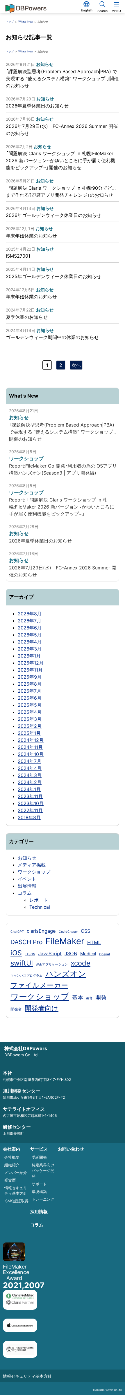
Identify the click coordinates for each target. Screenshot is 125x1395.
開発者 (16, 1009)
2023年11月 (30, 796)
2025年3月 (30, 719)
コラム (25, 893)
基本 (77, 997)
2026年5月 (30, 635)
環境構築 (39, 1191)
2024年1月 (29, 789)
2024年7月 (29, 761)
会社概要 (11, 1157)
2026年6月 (30, 628)
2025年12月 (31, 663)
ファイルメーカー (39, 985)
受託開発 (39, 1157)
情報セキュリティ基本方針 (27, 1376)
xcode (80, 963)
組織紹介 (11, 1165)
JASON (30, 954)
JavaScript (50, 953)
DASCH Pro (26, 942)
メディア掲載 (32, 865)
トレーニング (43, 1199)
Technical (39, 907)
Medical (88, 953)
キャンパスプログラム (26, 976)
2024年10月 (31, 754)
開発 (100, 997)
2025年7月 (29, 691)
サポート (39, 1184)
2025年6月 (30, 698)
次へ (76, 365)
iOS (16, 953)
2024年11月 (30, 747)
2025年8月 (30, 684)
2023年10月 (31, 803)
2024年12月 (31, 740)
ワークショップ (34, 872)
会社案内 (11, 1149)
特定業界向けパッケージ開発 (43, 1171)
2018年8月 (29, 817)
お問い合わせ (71, 1149)
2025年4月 (30, 712)
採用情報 (39, 1211)
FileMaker (64, 941)
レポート (38, 900)
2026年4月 (30, 642)
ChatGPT (17, 932)
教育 (89, 998)
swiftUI (21, 963)
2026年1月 (29, 656)
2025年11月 (30, 670)
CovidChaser (68, 932)
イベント (27, 879)
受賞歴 (10, 1180)
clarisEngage (41, 931)
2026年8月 (30, 614)
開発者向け (41, 1008)
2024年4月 (30, 768)
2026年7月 (29, 621)
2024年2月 (30, 782)
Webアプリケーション (52, 964)
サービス (39, 1149)
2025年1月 (29, 733)
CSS (85, 931)
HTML (94, 942)
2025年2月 (30, 726)
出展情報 (27, 886)
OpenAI (104, 954)
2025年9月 (30, 677)
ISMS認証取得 (16, 1201)
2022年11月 (30, 810)
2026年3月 (30, 649)
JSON (71, 953)
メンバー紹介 (15, 1172)
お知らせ (27, 858)
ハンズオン (65, 974)
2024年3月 (30, 775)
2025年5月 (30, 705)
